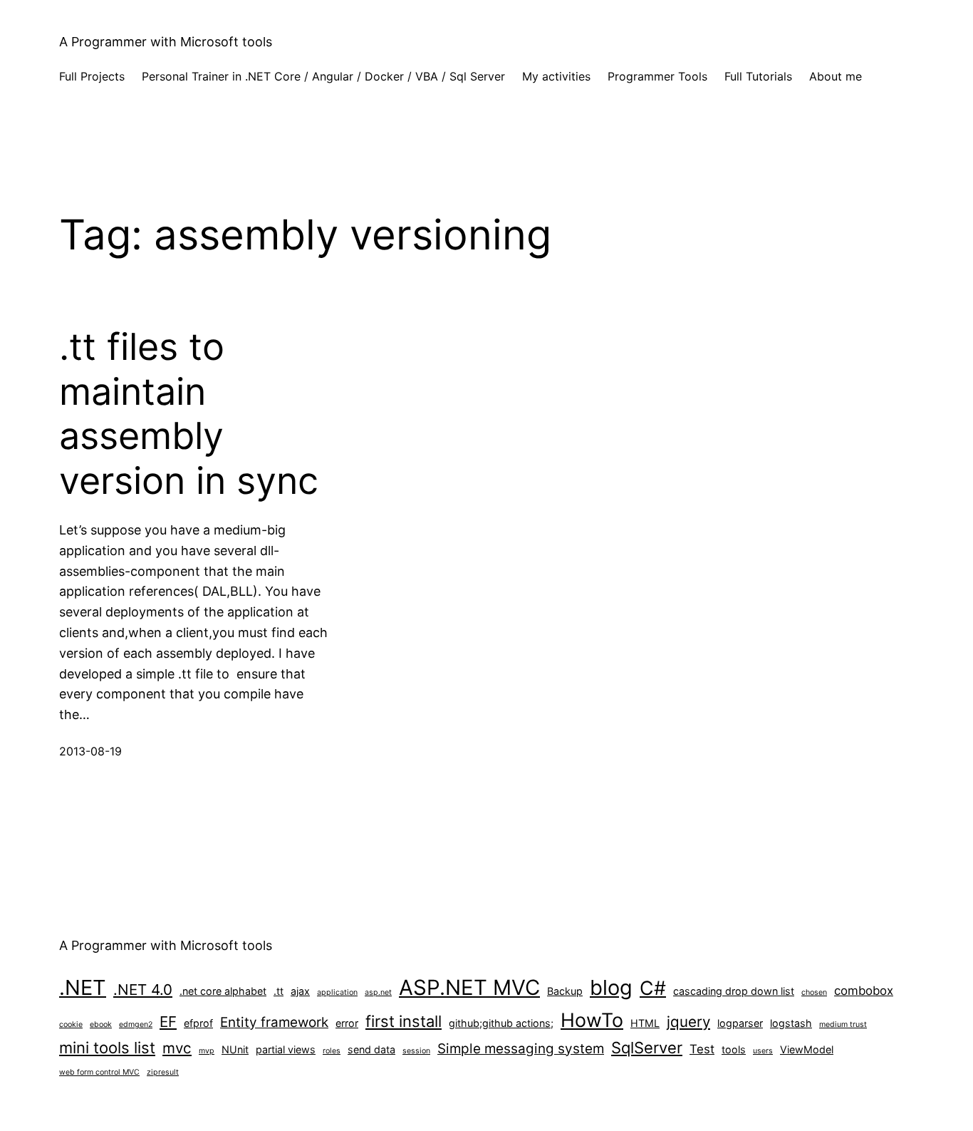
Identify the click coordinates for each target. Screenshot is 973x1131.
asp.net (378, 992)
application (337, 992)
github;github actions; (501, 1023)
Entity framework (274, 1022)
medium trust (843, 1024)
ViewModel (806, 1049)
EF (168, 1022)
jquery (688, 1022)
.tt (278, 991)
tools (734, 1049)
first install (403, 1021)
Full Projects (92, 76)
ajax (300, 991)
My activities (556, 76)
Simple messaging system (520, 1048)
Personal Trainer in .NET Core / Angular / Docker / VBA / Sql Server (323, 76)
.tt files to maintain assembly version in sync (188, 413)
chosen (814, 992)
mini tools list (107, 1047)
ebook (101, 1024)
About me (835, 76)
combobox (863, 990)
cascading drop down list (733, 991)
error (346, 1023)
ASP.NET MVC (469, 987)
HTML (645, 1023)
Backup (565, 991)
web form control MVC (99, 1072)
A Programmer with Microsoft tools (165, 41)
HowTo (592, 1019)
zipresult (163, 1072)
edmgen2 (135, 1024)
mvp (206, 1050)
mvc (177, 1048)
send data (371, 1049)
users (763, 1050)
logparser (740, 1023)
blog (611, 987)
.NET (82, 987)
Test (702, 1049)
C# (653, 987)
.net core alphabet (222, 991)
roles (331, 1050)
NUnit (235, 1049)
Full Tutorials (758, 76)
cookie (71, 1024)
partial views (286, 1049)
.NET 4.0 (142, 989)
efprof (198, 1023)
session (416, 1050)
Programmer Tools (657, 76)
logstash (791, 1023)
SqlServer (646, 1047)
